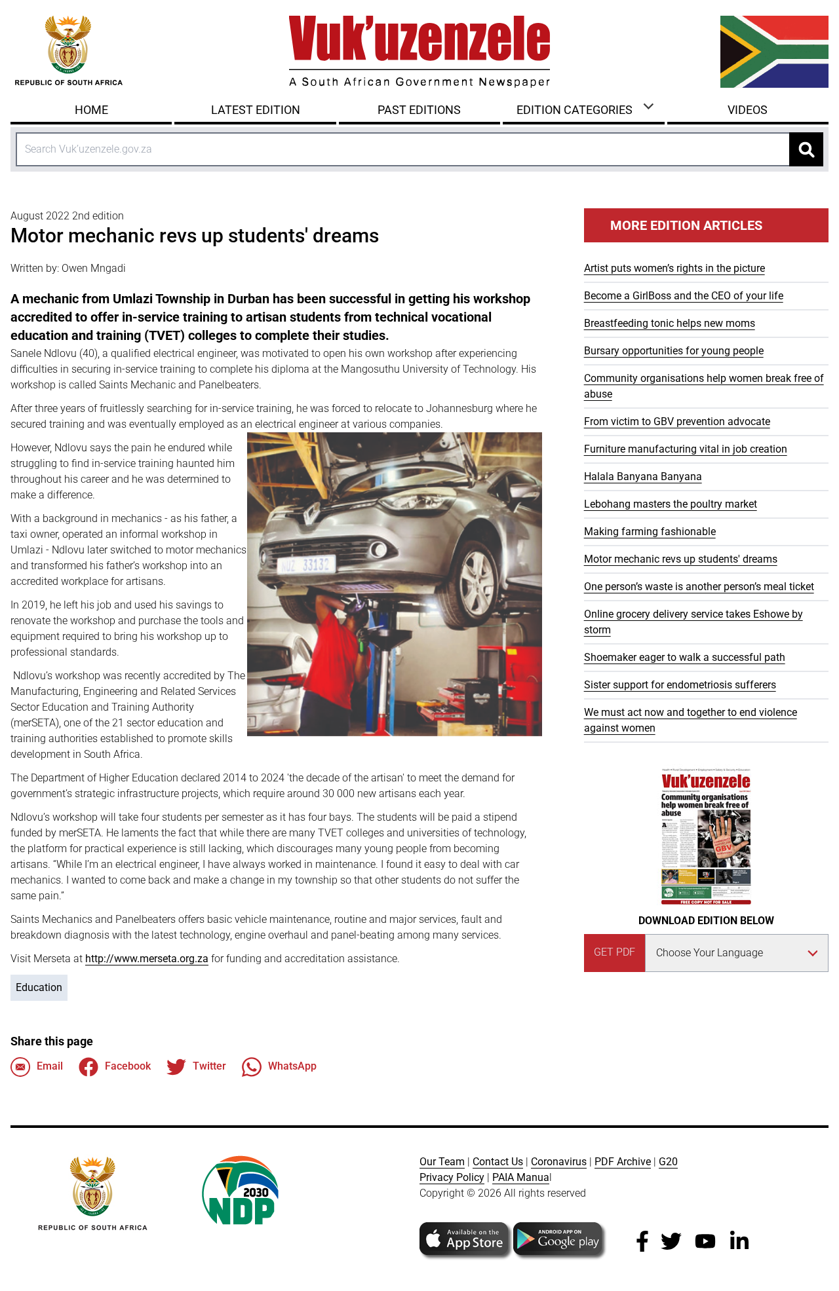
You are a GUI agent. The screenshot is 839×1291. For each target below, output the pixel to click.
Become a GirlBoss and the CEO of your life (683, 296)
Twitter (209, 1066)
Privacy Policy (452, 1177)
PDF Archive (623, 1161)
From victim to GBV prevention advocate (677, 421)
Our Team (442, 1161)
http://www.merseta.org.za (146, 958)
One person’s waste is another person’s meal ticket (699, 586)
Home (91, 110)
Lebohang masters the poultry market (670, 504)
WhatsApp (292, 1066)
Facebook (128, 1066)
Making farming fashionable (650, 531)
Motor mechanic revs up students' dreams (680, 559)
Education (39, 987)
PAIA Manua (520, 1177)
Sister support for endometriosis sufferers (680, 685)
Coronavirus (559, 1161)
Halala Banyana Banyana (643, 476)
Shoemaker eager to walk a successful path (684, 657)
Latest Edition (255, 110)
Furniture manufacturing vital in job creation (685, 449)
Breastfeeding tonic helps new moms (669, 323)
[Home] (419, 52)
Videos (748, 110)
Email (50, 1066)
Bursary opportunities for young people (674, 351)
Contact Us (498, 1161)
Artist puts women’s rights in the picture (674, 268)
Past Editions (419, 110)
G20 (668, 1161)
